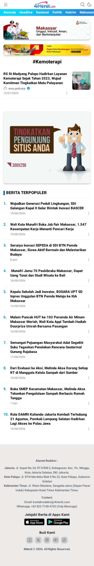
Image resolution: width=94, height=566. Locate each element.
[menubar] (5, 4)
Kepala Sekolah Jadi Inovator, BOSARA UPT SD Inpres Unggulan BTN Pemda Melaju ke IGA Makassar (46, 296)
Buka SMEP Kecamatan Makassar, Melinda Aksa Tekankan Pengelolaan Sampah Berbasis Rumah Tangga (47, 393)
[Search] (82, 4)
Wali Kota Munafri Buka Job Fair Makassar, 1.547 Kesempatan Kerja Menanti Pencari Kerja (48, 226)
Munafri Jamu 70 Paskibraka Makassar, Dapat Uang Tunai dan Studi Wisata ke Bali (46, 273)
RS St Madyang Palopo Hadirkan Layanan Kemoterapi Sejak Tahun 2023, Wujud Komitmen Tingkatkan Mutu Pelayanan (35, 78)
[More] (67, 93)
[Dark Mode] (89, 4)
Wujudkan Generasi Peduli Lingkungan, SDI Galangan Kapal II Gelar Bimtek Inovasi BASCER (47, 205)
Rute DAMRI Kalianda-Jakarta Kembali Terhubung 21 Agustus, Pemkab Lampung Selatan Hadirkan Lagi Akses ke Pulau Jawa (48, 419)
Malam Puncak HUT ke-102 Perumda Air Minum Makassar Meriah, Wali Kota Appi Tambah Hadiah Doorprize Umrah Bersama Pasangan (48, 322)
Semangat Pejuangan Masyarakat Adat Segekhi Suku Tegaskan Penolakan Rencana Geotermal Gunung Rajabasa (46, 347)
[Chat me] (47, 182)
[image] (81, 81)
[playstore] (58, 523)
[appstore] (34, 523)
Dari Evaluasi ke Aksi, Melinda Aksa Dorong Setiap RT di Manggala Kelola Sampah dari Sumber (49, 370)
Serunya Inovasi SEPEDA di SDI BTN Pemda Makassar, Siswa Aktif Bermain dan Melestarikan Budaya (48, 250)
